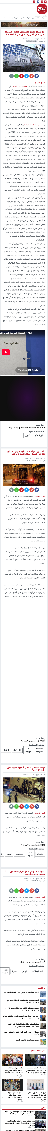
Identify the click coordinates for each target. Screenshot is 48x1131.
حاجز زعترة (30, 854)
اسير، (9, 854)
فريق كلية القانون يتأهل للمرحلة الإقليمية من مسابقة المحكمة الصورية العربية (37, 1117)
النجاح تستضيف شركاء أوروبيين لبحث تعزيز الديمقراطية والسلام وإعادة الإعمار (12, 1117)
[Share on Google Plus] (31, 76)
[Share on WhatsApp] (16, 76)
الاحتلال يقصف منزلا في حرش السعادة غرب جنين (21, 1013)
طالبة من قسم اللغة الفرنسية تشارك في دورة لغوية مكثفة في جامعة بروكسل (13, 1092)
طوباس (19, 854)
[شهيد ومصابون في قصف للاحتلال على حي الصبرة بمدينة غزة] (43, 1023)
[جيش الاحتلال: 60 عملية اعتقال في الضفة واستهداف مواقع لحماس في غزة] (43, 1047)
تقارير (43, 1129)
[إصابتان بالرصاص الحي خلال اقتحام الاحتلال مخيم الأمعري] (43, 1055)
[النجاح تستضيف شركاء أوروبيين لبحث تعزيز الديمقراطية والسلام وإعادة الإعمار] (12, 1106)
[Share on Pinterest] (21, 76)
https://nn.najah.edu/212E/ (33, 427)
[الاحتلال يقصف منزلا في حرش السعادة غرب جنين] (43, 1015)
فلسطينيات (37, 16)
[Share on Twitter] (26, 76)
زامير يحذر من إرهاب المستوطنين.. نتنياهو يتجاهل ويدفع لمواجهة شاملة (20, 1038)
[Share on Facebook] (36, 76)
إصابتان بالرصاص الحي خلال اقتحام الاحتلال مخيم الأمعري (21, 1054)
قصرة (14, 992)
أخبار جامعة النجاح (38, 1072)
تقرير (27, 435)
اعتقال (40, 854)
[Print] (11, 76)
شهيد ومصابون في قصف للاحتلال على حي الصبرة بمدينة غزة (23, 1022)
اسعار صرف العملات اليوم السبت (27, 1061)
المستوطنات (37, 992)
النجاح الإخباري (42, 9)
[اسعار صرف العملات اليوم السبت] (43, 1063)
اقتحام (6, 750)
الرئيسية (45, 16)
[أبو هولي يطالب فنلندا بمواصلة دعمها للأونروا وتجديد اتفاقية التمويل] (43, 1031)
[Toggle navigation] (34, 1)
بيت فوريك (28, 750)
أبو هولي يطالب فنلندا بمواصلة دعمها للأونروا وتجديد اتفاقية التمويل (22, 1030)
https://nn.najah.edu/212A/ (33, 741)
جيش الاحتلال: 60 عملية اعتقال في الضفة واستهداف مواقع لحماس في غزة (23, 1046)
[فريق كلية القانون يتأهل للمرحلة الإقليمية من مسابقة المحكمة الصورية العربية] (35, 1106)
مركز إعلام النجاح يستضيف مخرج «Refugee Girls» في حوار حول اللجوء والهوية (36, 1091)
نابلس (24, 992)
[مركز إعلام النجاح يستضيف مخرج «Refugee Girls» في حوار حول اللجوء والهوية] (35, 1081)
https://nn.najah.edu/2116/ (33, 845)
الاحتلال (17, 750)
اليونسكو (39, 435)
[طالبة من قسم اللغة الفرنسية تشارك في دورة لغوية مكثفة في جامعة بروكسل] (12, 1081)
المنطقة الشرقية (39, 750)
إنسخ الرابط (13, 427)
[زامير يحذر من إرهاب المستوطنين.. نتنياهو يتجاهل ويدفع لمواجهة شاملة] (43, 1039)
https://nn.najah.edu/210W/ (32, 983)
